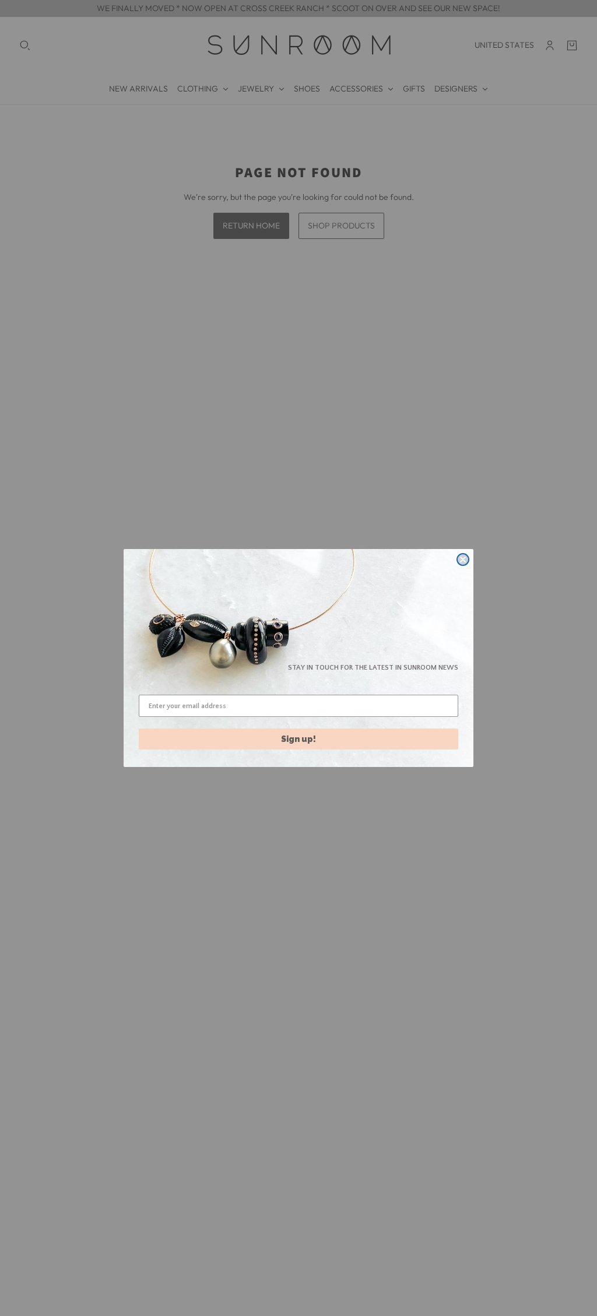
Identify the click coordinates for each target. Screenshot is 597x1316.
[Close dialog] (463, 559)
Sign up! (298, 739)
